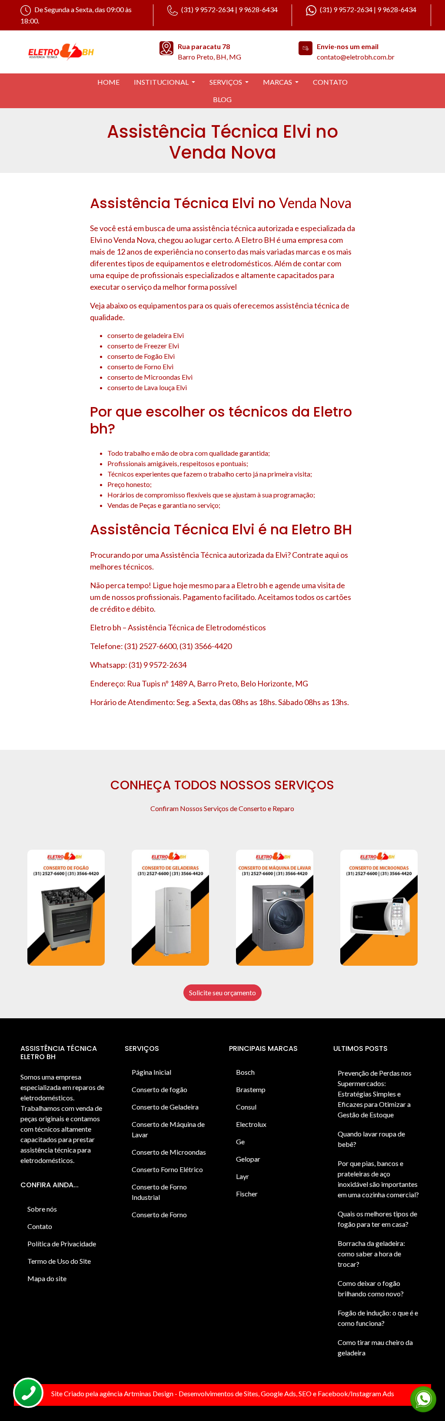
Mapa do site (46, 1278)
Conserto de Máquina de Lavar (168, 1129)
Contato (39, 1226)
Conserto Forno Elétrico (167, 1169)
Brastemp (251, 1089)
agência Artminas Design (136, 1393)
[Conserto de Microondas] (379, 907)
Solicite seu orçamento (222, 992)
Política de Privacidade (61, 1243)
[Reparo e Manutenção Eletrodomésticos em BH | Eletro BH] (83, 50)
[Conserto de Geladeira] (170, 907)
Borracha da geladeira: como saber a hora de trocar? (371, 1253)
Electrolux (251, 1124)
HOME (108, 82)
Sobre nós (42, 1209)
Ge (240, 1141)
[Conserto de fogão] (66, 907)
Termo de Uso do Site (59, 1261)
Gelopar (248, 1159)
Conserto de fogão (159, 1089)
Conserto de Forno (159, 1214)
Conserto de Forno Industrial (159, 1192)
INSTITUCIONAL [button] (162, 82)
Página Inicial (151, 1072)
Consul (246, 1107)
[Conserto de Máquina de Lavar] (274, 907)
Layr (242, 1176)
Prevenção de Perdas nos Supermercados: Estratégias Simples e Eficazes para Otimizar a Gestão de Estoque (375, 1094)
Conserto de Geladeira (165, 1107)
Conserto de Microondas (169, 1152)
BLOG (222, 99)
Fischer (247, 1193)
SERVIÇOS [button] (226, 82)
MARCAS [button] (278, 82)
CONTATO (330, 82)
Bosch (245, 1072)
